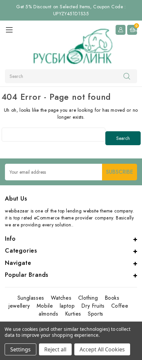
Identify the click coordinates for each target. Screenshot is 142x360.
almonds (48, 314)
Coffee (119, 306)
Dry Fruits (92, 306)
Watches (61, 298)
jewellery (19, 306)
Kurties (73, 314)
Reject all (55, 349)
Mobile (45, 306)
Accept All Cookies (102, 349)
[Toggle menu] (9, 30)
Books (112, 298)
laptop (67, 306)
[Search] (127, 76)
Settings (20, 349)
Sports (95, 314)
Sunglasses (31, 298)
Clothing (88, 298)
